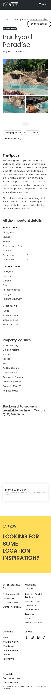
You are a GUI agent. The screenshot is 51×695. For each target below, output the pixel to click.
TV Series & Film (10, 602)
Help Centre (8, 659)
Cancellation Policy (11, 682)
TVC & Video (9, 598)
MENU (45, 4)
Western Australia (33, 622)
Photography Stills (11, 594)
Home (6, 19)
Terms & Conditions (11, 678)
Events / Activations (12, 607)
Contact (7, 654)
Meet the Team (10, 650)
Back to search (39, 24)
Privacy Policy (8, 674)
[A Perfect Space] (10, 4)
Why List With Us (10, 646)
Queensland (30, 605)
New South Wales (33, 601)
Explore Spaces (19, 19)
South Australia (32, 609)
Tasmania (29, 614)
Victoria (28, 618)
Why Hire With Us (11, 642)
